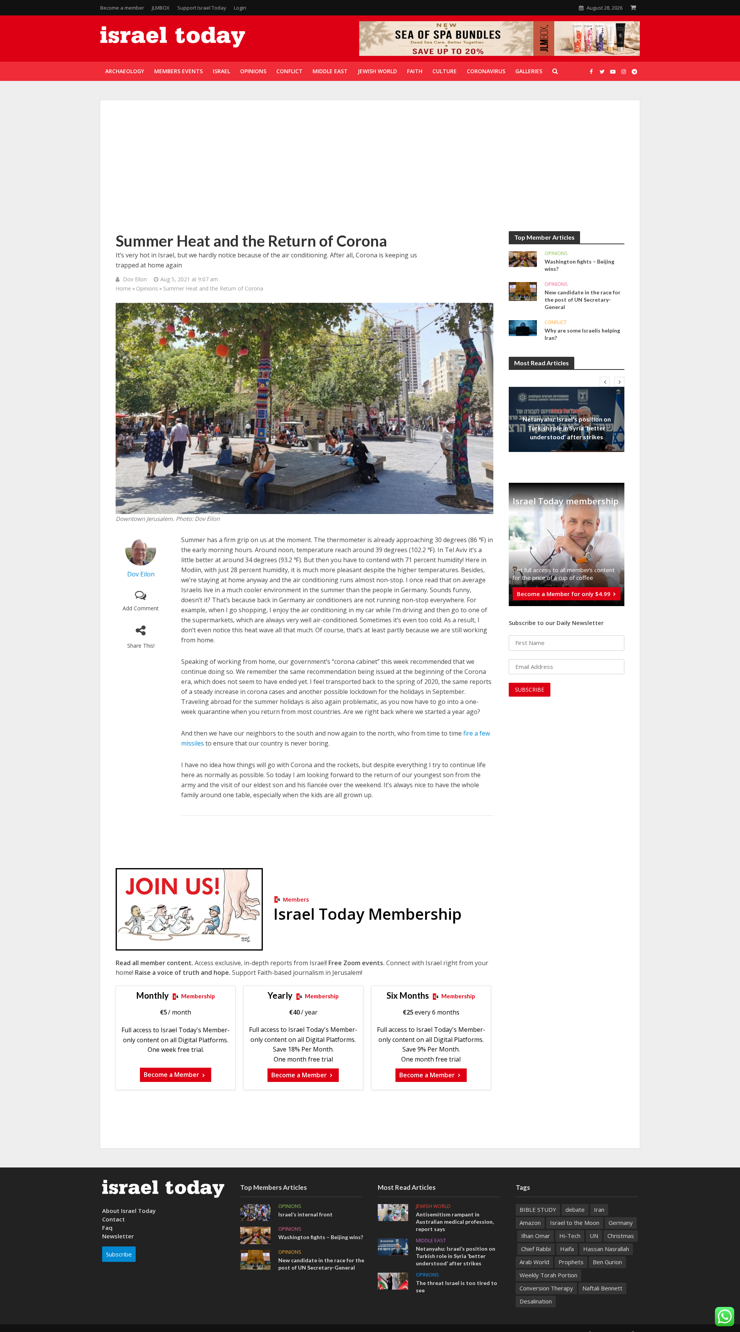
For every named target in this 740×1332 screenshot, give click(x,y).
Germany (621, 1222)
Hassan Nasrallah (606, 1249)
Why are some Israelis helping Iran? (582, 334)
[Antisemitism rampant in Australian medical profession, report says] (393, 1212)
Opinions (147, 288)
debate (575, 1209)
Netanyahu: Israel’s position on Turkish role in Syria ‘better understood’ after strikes (567, 427)
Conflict (556, 322)
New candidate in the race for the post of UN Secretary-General (583, 299)
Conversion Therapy (546, 1288)
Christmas (620, 1236)
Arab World (534, 1262)
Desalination (536, 1301)
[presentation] (605, 382)
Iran (599, 1209)
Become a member (122, 7)
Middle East (566, 410)
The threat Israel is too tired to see (456, 1286)
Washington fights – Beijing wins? (579, 265)
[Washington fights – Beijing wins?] (523, 258)
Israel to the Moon (574, 1222)
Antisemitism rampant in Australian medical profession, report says (455, 1221)
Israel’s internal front (305, 1214)
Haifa (567, 1249)
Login (240, 7)
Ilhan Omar (535, 1236)
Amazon (530, 1222)
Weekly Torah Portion (548, 1275)
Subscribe (119, 1254)
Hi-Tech (569, 1236)
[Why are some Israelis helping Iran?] (523, 327)
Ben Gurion (607, 1262)
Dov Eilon (135, 279)
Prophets (571, 1262)
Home (123, 288)
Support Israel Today (201, 7)
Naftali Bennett (602, 1288)
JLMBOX (161, 7)
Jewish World (433, 1206)
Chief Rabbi (536, 1249)
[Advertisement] (370, 173)
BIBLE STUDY (538, 1209)
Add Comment (141, 608)
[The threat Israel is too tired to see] (393, 1280)
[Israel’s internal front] (255, 1212)
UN (594, 1236)
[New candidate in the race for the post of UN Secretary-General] (523, 291)
